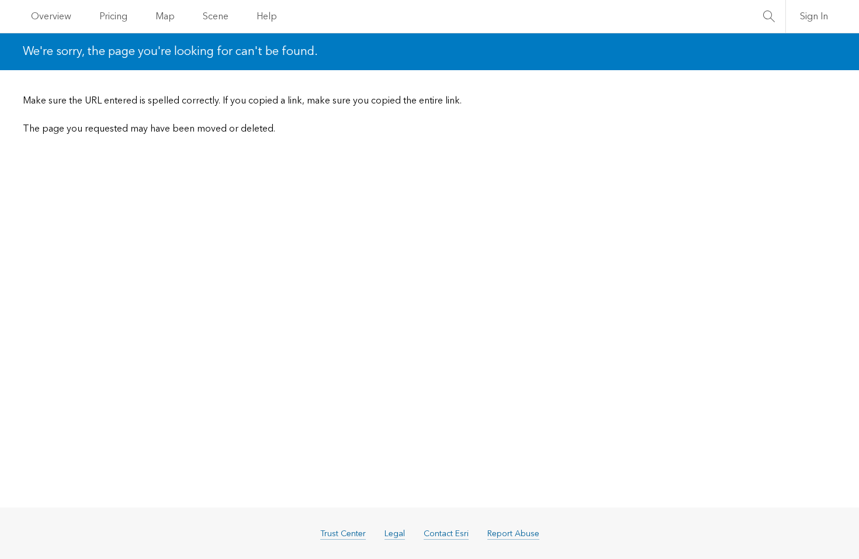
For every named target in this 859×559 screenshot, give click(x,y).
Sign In (814, 16)
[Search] (769, 16)
